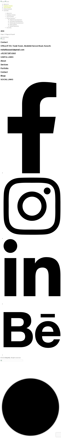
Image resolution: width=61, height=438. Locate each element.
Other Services (8, 9)
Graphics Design (8, 6)
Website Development (16, 19)
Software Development (16, 21)
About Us (6, 4)
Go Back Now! (5, 37)
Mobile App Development (16, 23)
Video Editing (13, 24)
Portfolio (6, 10)
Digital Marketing (14, 26)
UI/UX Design (7, 7)
